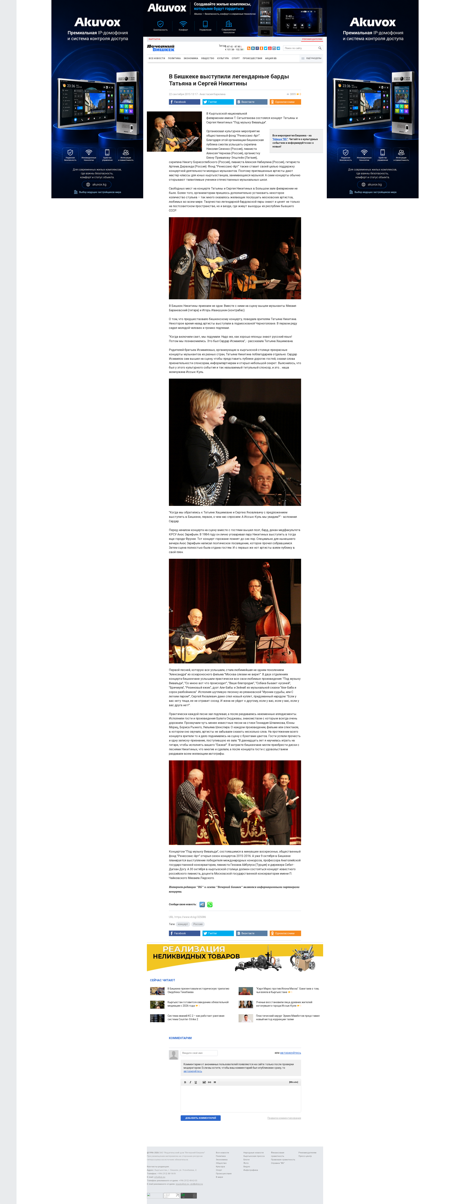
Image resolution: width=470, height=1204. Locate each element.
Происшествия (252, 58)
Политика (174, 58)
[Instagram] (274, 48)
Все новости (157, 58)
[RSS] (248, 48)
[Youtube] (270, 48)
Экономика (191, 58)
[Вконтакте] (253, 48)
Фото (246, 1163)
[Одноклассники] (261, 48)
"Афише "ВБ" (280, 139)
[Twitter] (265, 48)
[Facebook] (257, 48)
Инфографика (250, 1170)
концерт (183, 924)
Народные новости (253, 1152)
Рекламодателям (312, 39)
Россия (198, 924)
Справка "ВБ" (278, 1163)
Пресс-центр (305, 1156)
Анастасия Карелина (212, 94)
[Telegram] (278, 48)
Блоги (246, 1159)
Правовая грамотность (283, 1159)
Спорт (236, 58)
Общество (207, 58)
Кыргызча (154, 39)
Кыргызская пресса (254, 1156)
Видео (246, 1166)
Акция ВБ (270, 58)
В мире (219, 1177)
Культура (223, 58)
